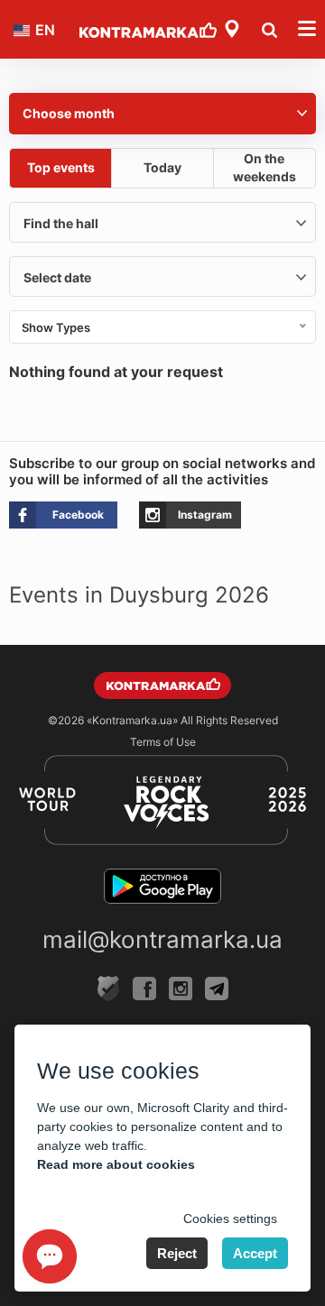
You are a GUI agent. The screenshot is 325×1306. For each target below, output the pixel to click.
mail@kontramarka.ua (162, 939)
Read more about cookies (116, 1164)
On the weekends (264, 167)
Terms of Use (163, 742)
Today (162, 167)
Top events (61, 167)
